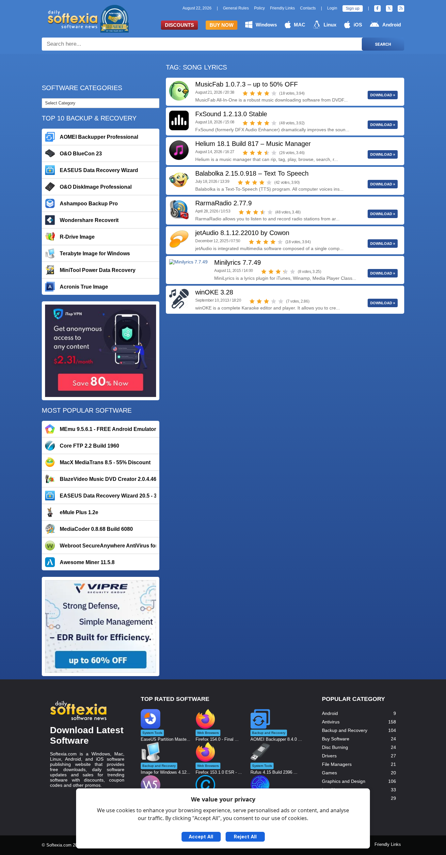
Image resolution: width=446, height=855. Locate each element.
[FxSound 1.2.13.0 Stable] (179, 120)
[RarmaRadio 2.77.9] (179, 209)
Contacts (308, 8)
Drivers (329, 755)
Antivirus (331, 721)
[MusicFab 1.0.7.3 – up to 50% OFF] (179, 91)
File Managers (337, 764)
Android (391, 24)
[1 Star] (245, 93)
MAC (299, 24)
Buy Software (335, 738)
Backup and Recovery (344, 730)
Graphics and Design (343, 781)
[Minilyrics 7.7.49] (188, 269)
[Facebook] (377, 8)
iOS (358, 24)
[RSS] (401, 8)
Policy (259, 8)
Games (329, 772)
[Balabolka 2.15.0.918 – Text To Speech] (179, 180)
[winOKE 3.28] (179, 299)
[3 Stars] (259, 93)
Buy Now (221, 25)
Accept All (201, 837)
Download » (382, 95)
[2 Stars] (252, 93)
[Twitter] (389, 8)
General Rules (236, 8)
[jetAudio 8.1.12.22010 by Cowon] (179, 239)
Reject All (245, 837)
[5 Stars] (274, 93)
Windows (266, 24)
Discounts (179, 25)
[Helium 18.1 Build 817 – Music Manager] (179, 150)
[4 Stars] (266, 93)
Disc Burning (335, 747)
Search (383, 44)
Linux (330, 24)
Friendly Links (282, 8)
